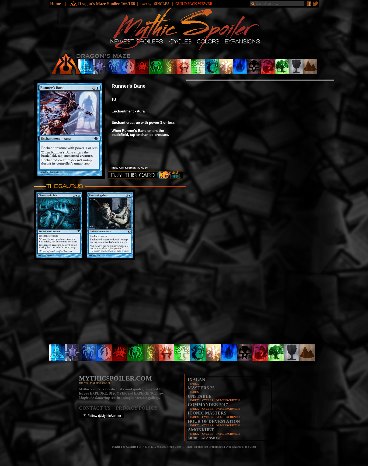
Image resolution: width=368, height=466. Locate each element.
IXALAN (196, 379)
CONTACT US (97, 408)
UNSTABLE (199, 396)
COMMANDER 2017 (208, 404)
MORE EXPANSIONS (204, 438)
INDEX (194, 383)
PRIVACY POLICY (137, 408)
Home (55, 3)
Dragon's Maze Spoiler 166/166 (106, 3)
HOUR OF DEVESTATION (214, 421)
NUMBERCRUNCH (228, 400)
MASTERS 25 (201, 388)
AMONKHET (201, 429)
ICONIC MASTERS (207, 413)
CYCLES (207, 400)
